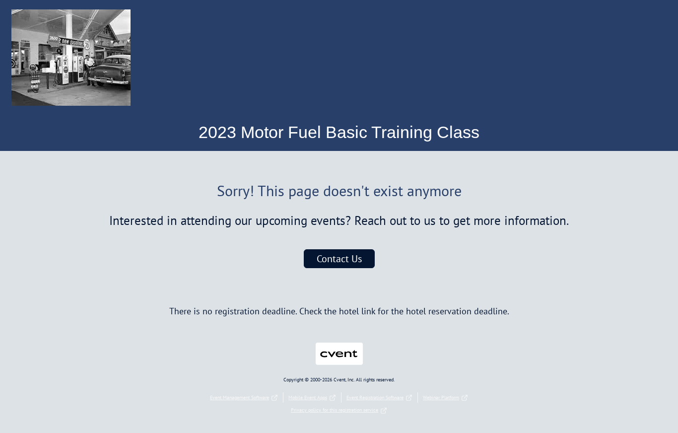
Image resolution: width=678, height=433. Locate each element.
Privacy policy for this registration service (334, 410)
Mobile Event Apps (307, 397)
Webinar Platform (441, 397)
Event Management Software (239, 397)
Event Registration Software (375, 397)
